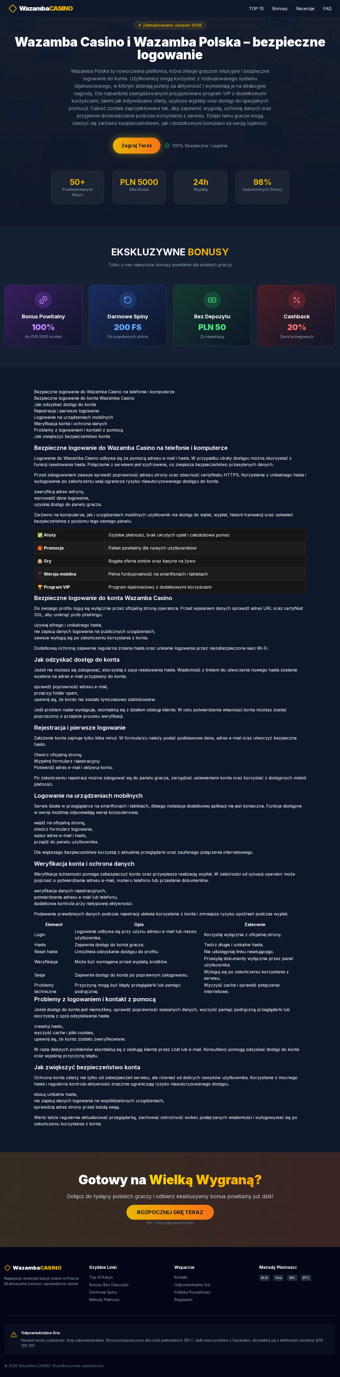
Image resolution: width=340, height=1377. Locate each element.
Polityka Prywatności (192, 1292)
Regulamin (183, 1299)
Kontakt (180, 1277)
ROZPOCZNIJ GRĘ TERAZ (170, 1212)
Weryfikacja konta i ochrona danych (70, 423)
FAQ (327, 8)
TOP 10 (256, 8)
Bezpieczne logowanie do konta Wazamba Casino (84, 398)
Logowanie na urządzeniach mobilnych (73, 417)
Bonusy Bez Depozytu (109, 1284)
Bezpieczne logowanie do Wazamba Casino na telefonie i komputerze (104, 391)
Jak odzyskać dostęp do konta (65, 404)
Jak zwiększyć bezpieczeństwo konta (72, 436)
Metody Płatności (104, 1299)
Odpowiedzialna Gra (192, 1284)
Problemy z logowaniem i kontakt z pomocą (78, 430)
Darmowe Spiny (103, 1292)
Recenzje (305, 8)
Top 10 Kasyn (101, 1277)
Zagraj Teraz (136, 145)
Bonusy (280, 8)
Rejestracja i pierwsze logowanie (66, 410)
